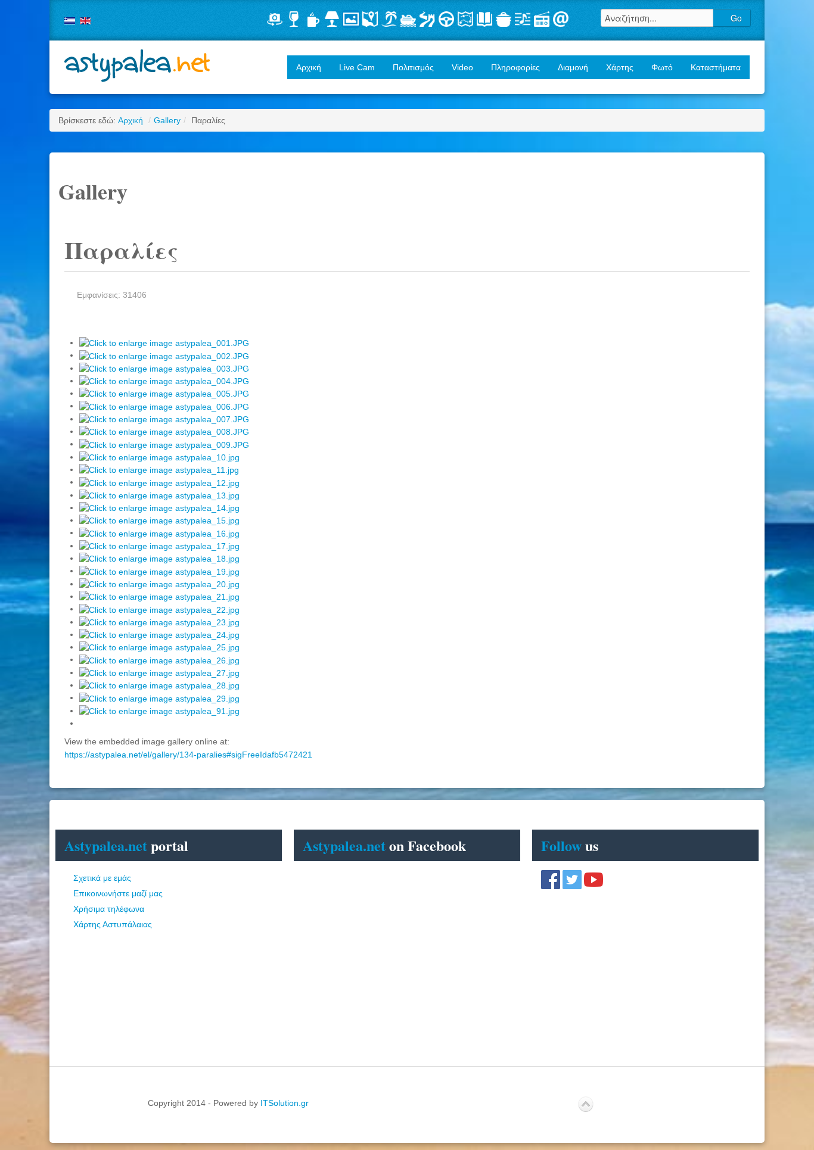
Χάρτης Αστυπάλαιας (112, 924)
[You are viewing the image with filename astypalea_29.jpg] (159, 697)
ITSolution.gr (284, 1103)
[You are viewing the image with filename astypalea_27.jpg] (159, 672)
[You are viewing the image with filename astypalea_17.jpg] (159, 545)
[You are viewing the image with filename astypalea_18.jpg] (159, 558)
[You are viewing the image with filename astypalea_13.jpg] (159, 495)
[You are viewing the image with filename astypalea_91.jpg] (159, 710)
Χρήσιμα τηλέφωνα (108, 909)
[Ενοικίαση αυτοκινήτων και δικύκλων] (446, 19)
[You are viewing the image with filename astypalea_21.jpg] (159, 596)
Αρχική (308, 67)
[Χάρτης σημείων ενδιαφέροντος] (370, 19)
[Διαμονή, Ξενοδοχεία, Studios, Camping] (332, 19)
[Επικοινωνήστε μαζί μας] (561, 19)
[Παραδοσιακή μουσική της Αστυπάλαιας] (523, 19)
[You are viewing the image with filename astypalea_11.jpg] (159, 469)
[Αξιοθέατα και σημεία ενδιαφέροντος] (465, 19)
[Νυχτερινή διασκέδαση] (294, 19)
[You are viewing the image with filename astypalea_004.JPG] (164, 380)
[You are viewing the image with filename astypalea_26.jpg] (159, 659)
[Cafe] (313, 19)
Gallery (167, 120)
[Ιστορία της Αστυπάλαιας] (484, 19)
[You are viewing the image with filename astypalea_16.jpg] (159, 532)
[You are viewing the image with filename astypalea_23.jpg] (159, 622)
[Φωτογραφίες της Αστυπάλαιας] (351, 19)
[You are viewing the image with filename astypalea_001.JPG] (164, 342)
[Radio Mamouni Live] (542, 19)
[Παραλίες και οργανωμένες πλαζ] (389, 19)
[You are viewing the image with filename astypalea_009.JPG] (164, 443)
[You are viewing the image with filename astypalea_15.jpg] (159, 520)
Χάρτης (619, 67)
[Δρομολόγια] (408, 19)
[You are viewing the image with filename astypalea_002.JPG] (164, 355)
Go (735, 18)
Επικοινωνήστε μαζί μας (118, 893)
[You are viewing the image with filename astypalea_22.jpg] (159, 608)
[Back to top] (586, 1104)
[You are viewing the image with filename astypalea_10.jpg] (159, 457)
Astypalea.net (137, 65)
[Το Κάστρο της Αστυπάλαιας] (427, 19)
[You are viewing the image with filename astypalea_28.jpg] (159, 685)
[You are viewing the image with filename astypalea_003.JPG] (164, 368)
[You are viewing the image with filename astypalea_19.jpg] (159, 570)
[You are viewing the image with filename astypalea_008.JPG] (164, 431)
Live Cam (357, 67)
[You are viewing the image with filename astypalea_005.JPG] (164, 393)
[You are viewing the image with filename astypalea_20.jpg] (159, 583)
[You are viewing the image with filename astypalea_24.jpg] (159, 634)
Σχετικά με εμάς (102, 878)
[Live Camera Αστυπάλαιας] (275, 19)
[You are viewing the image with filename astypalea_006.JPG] (164, 405)
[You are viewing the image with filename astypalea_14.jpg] (159, 507)
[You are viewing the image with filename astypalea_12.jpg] (159, 482)
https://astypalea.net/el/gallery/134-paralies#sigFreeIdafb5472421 (188, 754)
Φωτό (662, 67)
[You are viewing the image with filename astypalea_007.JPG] (164, 418)
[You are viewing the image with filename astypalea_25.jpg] (159, 647)
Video (462, 67)
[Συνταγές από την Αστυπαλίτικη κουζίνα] (503, 19)
